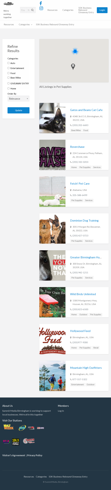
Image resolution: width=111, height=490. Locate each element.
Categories (67, 10)
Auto (12, 63)
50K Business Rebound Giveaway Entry (86, 10)
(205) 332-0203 (80, 161)
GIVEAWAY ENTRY (19, 83)
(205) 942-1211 (80, 272)
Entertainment (17, 68)
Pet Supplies (84, 167)
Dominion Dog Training (84, 220)
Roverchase (77, 146)
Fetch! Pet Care (80, 183)
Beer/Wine (15, 77)
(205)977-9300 (80, 342)
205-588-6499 (79, 195)
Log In (61, 410)
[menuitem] (52, 10)
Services (97, 167)
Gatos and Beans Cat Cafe (86, 110)
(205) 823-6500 (80, 309)
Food (12, 73)
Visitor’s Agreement (14, 455)
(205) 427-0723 (80, 235)
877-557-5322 (79, 379)
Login (102, 10)
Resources (52, 10)
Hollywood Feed (80, 331)
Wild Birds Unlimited (83, 294)
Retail (95, 348)
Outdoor (83, 314)
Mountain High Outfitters (86, 367)
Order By (12, 93)
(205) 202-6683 (80, 125)
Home (13, 88)
